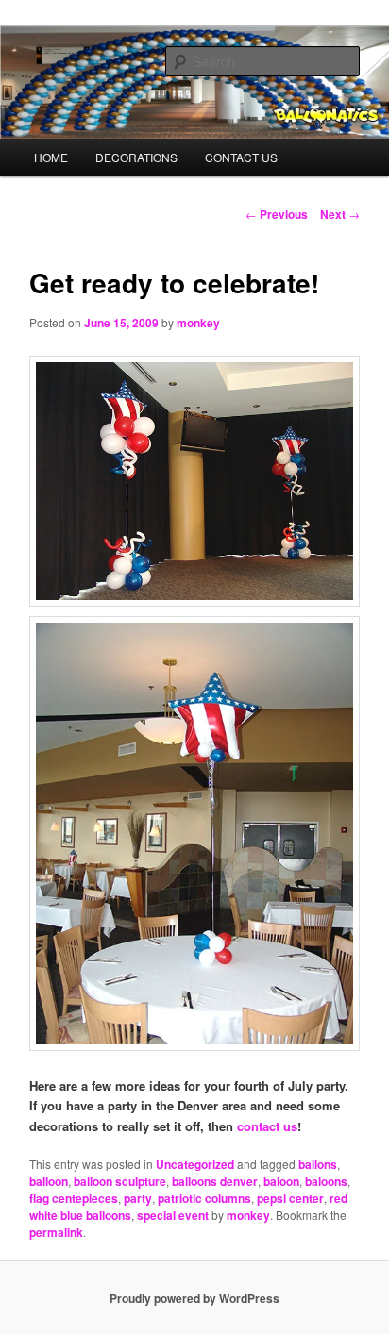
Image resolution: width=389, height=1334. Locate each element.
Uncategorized (195, 1164)
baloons (326, 1181)
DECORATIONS (136, 157)
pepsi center (290, 1198)
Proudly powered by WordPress (194, 1298)
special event (173, 1215)
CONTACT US (241, 157)
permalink (56, 1232)
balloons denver (215, 1181)
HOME (51, 157)
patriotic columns (204, 1198)
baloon (281, 1181)
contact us (267, 1126)
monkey (198, 322)
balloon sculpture (120, 1181)
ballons (317, 1164)
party (138, 1198)
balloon (48, 1181)
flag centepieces (73, 1198)
